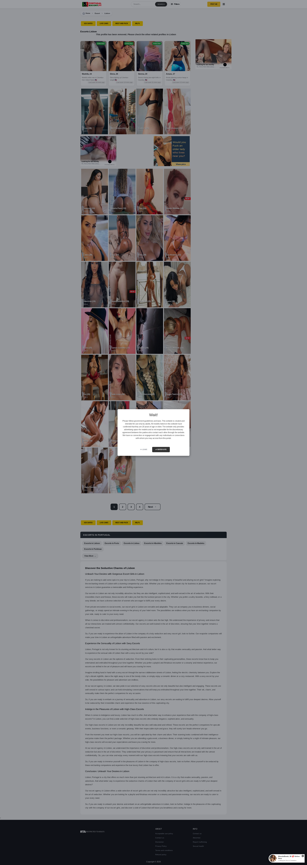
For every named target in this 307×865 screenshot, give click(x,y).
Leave (144, 449)
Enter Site (162, 449)
